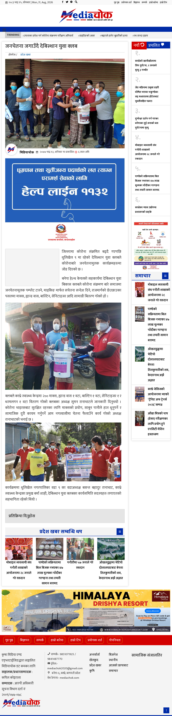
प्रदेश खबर (25, 54)
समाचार (113, 670)
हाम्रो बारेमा (153, 2)
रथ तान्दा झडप (141, 35)
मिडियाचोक (27, 152)
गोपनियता (115, 640)
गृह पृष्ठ (116, 2)
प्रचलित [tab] (154, 45)
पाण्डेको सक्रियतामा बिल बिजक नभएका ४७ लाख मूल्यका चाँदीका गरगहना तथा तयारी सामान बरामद (147, 183)
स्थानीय (113, 660)
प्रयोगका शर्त (126, 2)
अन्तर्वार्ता (94, 654)
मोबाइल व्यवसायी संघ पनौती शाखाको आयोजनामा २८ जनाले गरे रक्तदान (147, 152)
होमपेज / (13, 54)
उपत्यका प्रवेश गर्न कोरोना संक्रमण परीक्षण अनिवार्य (48, 35)
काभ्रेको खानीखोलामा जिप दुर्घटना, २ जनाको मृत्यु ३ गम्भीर (146, 65)
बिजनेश (113, 654)
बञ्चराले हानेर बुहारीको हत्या (114, 35)
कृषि (91, 670)
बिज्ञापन (137, 2)
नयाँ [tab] (136, 45)
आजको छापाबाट (118, 665)
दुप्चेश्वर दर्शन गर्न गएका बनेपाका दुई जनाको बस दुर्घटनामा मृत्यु (146, 123)
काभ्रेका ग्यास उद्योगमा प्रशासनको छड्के (145, 209)
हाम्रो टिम (163, 2)
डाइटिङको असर (87, 35)
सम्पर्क (144, 2)
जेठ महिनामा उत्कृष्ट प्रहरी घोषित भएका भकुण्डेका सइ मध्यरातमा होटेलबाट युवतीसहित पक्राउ (147, 94)
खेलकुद (93, 660)
